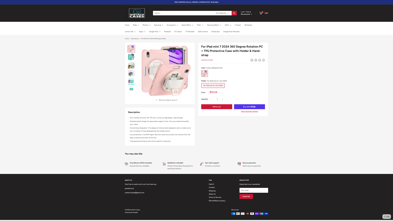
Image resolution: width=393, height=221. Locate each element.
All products (135, 38)
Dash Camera (203, 32)
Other (227, 25)
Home (127, 25)
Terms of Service (215, 197)
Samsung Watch (213, 25)
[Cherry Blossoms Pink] (204, 73)
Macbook (167, 32)
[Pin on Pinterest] (255, 60)
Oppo (141, 32)
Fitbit (199, 25)
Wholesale (248, 25)
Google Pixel (153, 32)
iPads (135, 25)
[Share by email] (263, 60)
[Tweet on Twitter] (259, 60)
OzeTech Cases (207, 60)
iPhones (145, 25)
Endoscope (215, 32)
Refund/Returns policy (217, 201)
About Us (212, 194)
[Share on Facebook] (251, 60)
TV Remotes (189, 32)
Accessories (171, 25)
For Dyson (178, 32)
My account (246, 14)
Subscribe (246, 196)
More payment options (249, 111)
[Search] (234, 13)
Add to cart (217, 107)
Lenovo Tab (129, 32)
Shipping (212, 191)
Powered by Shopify (131, 212)
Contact (238, 25)
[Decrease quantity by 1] (212, 99)
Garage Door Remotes (231, 32)
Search (211, 184)
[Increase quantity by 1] (222, 99)
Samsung (157, 25)
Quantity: (204, 99)
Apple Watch (186, 25)
